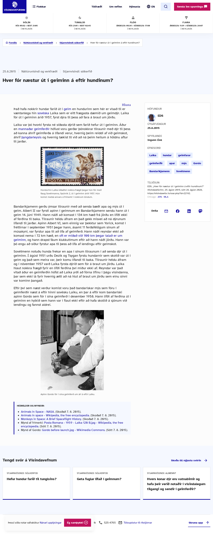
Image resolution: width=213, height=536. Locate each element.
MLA (166, 196)
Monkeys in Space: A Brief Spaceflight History (51, 419)
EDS (160, 116)
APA (160, 196)
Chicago (151, 196)
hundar (167, 155)
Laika (152, 155)
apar (172, 163)
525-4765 (110, 522)
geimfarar (184, 155)
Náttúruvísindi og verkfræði (38, 42)
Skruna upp (196, 522)
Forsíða (13, 42)
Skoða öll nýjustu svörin (186, 460)
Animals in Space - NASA (37, 411)
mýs (184, 163)
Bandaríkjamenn (159, 171)
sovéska (43, 113)
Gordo (197, 163)
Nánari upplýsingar (50, 522)
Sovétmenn (183, 171)
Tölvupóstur (138, 522)
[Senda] (166, 211)
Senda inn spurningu (190, 6)
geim (67, 109)
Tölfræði (97, 6)
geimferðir (156, 163)
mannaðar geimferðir (34, 129)
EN (153, 6)
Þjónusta (134, 6)
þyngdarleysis (31, 137)
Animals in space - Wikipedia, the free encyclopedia (55, 415)
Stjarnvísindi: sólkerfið (72, 42)
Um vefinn (115, 6)
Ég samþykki (75, 522)
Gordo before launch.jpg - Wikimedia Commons (73, 430)
